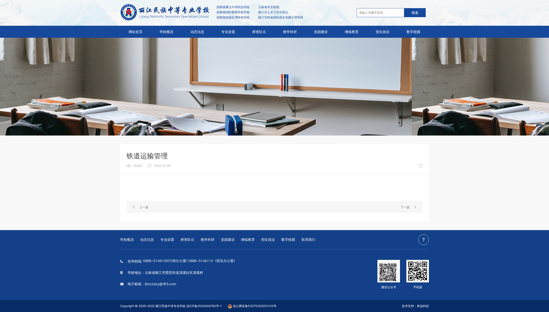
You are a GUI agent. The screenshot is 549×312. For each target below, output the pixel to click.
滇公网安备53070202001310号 (254, 306)
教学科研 (290, 32)
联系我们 (308, 239)
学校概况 (166, 32)
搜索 (415, 13)
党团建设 (321, 32)
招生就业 (382, 32)
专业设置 (228, 32)
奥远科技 (423, 306)
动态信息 (197, 32)
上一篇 (143, 207)
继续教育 (352, 32)
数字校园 (413, 32)
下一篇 (405, 207)
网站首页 (135, 32)
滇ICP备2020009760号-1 (204, 306)
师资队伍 (259, 32)
